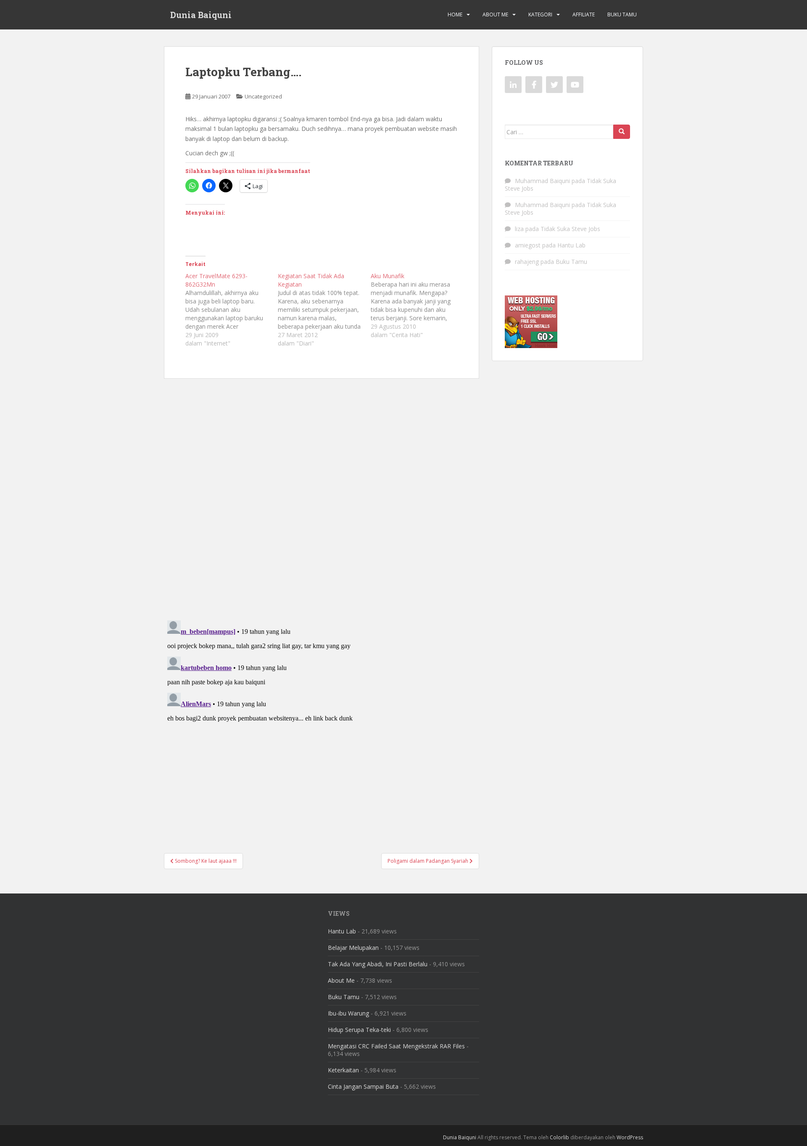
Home (455, 14)
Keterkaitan (343, 1070)
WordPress (630, 1137)
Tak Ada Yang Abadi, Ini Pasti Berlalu (377, 964)
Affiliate (583, 14)
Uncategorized (263, 96)
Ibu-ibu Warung (348, 1013)
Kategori (540, 14)
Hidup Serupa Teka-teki (359, 1030)
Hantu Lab (571, 245)
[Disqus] (321, 494)
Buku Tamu (622, 14)
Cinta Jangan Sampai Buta (363, 1086)
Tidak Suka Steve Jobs (570, 229)
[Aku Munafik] (417, 305)
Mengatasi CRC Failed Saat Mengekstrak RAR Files (396, 1046)
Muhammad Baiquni (542, 181)
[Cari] (621, 132)
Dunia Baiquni (201, 14)
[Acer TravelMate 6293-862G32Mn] (231, 310)
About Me (495, 14)
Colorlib (559, 1137)
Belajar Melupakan (353, 948)
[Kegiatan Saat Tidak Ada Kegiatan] (324, 310)
